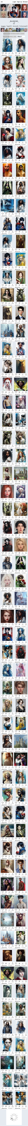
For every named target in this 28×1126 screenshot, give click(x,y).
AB (2, 2)
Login (14, 2)
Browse (25, 2)
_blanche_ (4, 55)
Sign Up (19, 2)
